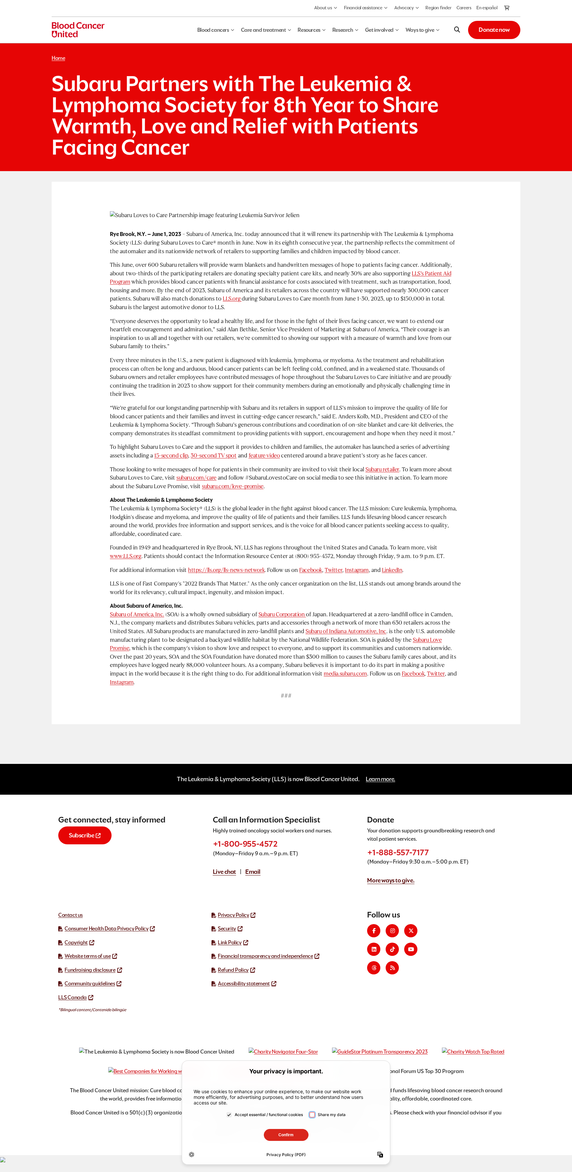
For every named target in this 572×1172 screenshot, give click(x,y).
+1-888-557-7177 (398, 852)
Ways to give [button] (419, 29)
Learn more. (380, 779)
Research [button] (342, 29)
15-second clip (171, 455)
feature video (264, 455)
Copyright (76, 942)
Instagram (356, 570)
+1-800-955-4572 (245, 844)
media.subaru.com (345, 674)
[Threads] (373, 967)
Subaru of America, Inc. (137, 614)
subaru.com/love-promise (232, 486)
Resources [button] (309, 29)
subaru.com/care (196, 478)
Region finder (438, 8)
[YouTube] (410, 949)
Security (227, 928)
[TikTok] (392, 949)
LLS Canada (72, 997)
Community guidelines (90, 983)
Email (253, 871)
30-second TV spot (213, 455)
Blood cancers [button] (213, 29)
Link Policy (230, 942)
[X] (410, 930)
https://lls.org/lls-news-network (226, 570)
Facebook (310, 570)
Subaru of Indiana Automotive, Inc (346, 631)
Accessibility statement (244, 983)
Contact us (70, 915)
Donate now (494, 29)
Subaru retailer (382, 469)
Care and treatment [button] (263, 29)
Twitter (333, 570)
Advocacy (404, 8)
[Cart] (507, 8)
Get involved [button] (379, 29)
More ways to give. (390, 880)
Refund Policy (233, 969)
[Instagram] (392, 930)
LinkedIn (392, 570)
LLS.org (232, 299)
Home (58, 58)
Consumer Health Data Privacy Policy (106, 928)
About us (323, 8)
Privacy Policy (233, 915)
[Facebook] (373, 930)
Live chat (224, 871)
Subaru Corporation (282, 614)
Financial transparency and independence (265, 956)
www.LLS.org (125, 556)
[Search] (457, 30)
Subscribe (81, 835)
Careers (463, 8)
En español (486, 8)
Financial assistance (363, 8)
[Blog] (392, 967)
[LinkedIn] (373, 949)
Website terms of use (88, 956)
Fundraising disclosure (90, 969)
